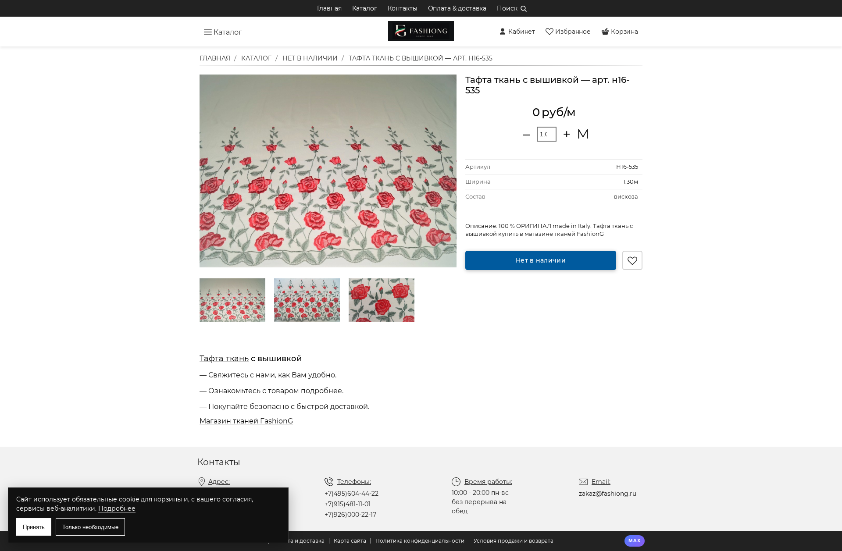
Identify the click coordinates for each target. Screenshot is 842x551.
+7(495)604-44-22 (351, 494)
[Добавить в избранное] (632, 260)
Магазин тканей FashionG (246, 421)
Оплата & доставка (457, 8)
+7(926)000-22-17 (350, 515)
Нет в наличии (541, 260)
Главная (329, 8)
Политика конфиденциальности (419, 540)
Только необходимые (90, 527)
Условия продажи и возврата (513, 540)
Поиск (507, 8)
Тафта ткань (224, 358)
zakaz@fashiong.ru (607, 494)
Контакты (402, 8)
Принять (34, 527)
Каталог (364, 8)
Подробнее (117, 508)
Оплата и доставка (299, 540)
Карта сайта (350, 540)
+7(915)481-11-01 (348, 504)
